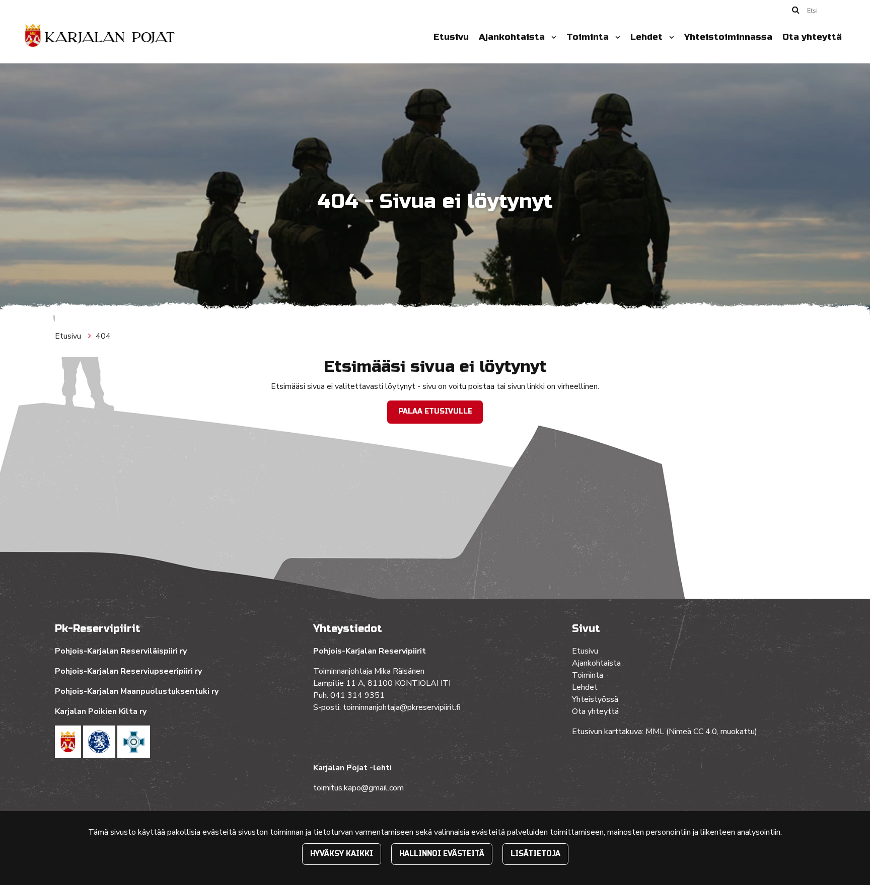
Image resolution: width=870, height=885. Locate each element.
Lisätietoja (535, 853)
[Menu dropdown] (551, 37)
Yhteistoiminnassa (728, 37)
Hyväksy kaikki (341, 853)
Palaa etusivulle (435, 411)
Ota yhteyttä (812, 37)
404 (103, 336)
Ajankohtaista (513, 37)
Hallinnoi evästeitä (441, 853)
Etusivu (451, 37)
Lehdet (647, 37)
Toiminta (588, 37)
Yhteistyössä (595, 699)
